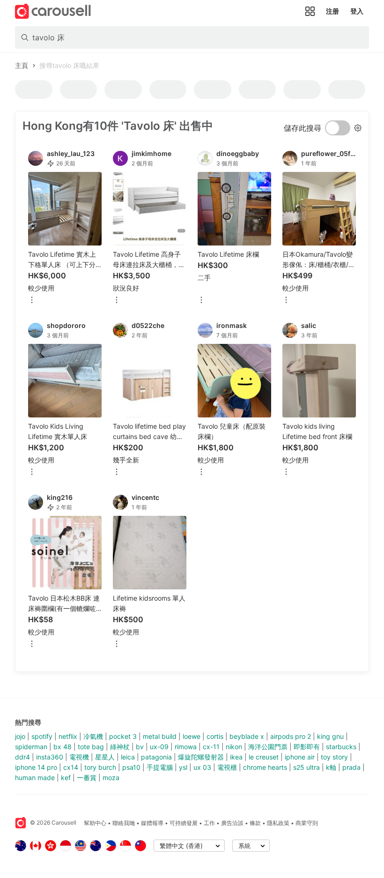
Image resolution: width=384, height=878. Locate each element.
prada (351, 767)
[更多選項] (32, 300)
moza (111, 777)
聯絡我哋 (123, 822)
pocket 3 (123, 736)
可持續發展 (184, 822)
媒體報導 (152, 822)
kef (66, 777)
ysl (183, 767)
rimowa (186, 747)
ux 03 (202, 767)
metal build (160, 736)
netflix (68, 736)
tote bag (91, 747)
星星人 (105, 757)
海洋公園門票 (268, 747)
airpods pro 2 (290, 736)
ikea (236, 757)
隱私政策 (278, 822)
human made (35, 777)
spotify (41, 736)
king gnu (330, 736)
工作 (209, 822)
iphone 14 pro (36, 767)
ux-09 (159, 747)
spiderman (31, 747)
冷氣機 (93, 736)
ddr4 (22, 757)
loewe (191, 736)
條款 (255, 822)
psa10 (131, 767)
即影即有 (307, 747)
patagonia (156, 757)
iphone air (300, 757)
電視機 (79, 757)
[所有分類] (310, 11)
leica (128, 757)
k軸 (331, 767)
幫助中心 (95, 822)
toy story (334, 757)
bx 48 (62, 747)
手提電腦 (160, 767)
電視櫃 (227, 767)
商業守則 (306, 822)
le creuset (264, 757)
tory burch (100, 767)
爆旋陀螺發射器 (201, 757)
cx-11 (211, 747)
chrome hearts (265, 767)
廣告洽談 (232, 822)
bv (140, 747)
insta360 (49, 757)
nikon (234, 747)
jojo (20, 736)
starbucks (341, 747)
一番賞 (86, 777)
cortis (215, 736)
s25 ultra (306, 767)
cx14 (70, 767)
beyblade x (246, 736)
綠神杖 (120, 747)
